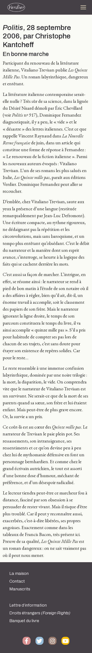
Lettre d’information (28, 605)
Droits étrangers (39, 613)
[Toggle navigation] (83, 7)
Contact (17, 581)
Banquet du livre (24, 621)
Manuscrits (19, 589)
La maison (19, 573)
